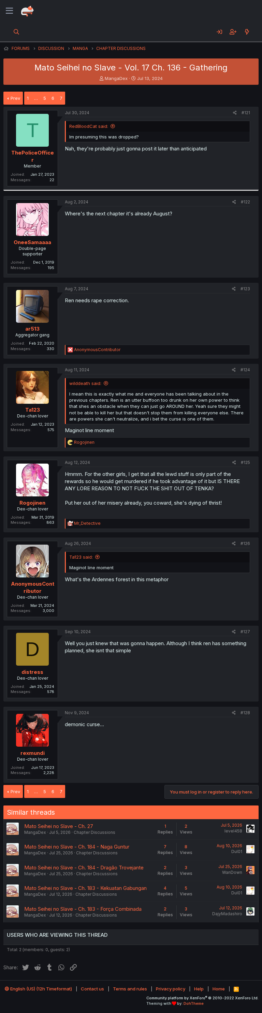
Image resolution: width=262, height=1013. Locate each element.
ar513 (32, 328)
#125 (245, 462)
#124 (245, 369)
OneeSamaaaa (32, 242)
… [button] (36, 98)
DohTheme (194, 1003)
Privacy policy (170, 988)
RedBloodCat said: (88, 126)
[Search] (17, 32)
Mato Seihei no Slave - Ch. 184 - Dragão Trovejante (84, 867)
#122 (245, 201)
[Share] (235, 113)
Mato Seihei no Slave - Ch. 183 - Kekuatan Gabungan (85, 888)
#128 (245, 712)
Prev (15, 98)
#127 (245, 631)
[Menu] (9, 11)
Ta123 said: (81, 557)
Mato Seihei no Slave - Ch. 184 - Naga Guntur (76, 846)
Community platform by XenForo (202, 998)
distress (32, 672)
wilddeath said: (85, 383)
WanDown (232, 872)
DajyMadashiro (227, 913)
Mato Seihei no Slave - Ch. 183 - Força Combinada (83, 909)
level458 (233, 831)
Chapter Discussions (94, 832)
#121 (246, 112)
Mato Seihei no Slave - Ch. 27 (58, 826)
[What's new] (247, 32)
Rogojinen (32, 502)
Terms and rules (130, 988)
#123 (245, 288)
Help (199, 988)
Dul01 (236, 851)
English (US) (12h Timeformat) (40, 988)
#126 (245, 543)
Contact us (92, 988)
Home (219, 988)
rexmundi (32, 753)
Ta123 (32, 409)
